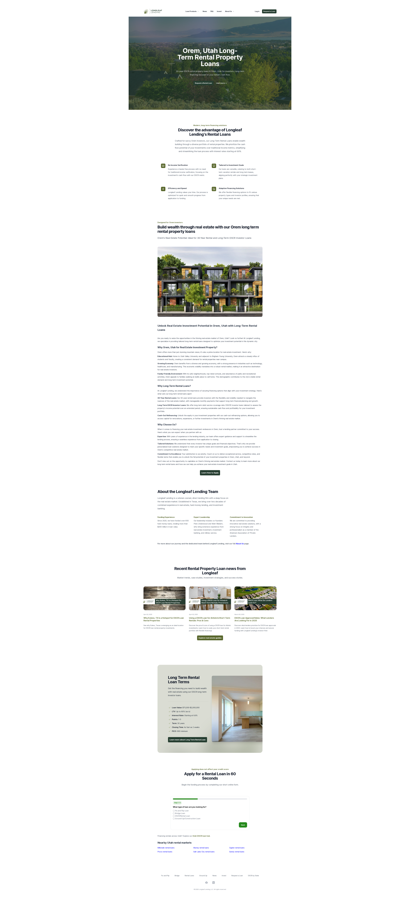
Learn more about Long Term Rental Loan (188, 740)
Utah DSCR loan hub (201, 836)
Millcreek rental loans (166, 848)
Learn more (221, 83)
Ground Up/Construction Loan (187, 818)
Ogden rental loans (236, 848)
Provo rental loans (165, 852)
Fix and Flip (165, 876)
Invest (219, 11)
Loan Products (191, 11)
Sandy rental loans (236, 852)
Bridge (177, 876)
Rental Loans (189, 876)
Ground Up (203, 876)
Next (243, 825)
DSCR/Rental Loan (182, 816)
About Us (228, 11)
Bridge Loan (180, 813)
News (205, 11)
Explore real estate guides (210, 638)
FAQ (211, 11)
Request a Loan (269, 11)
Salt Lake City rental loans (203, 852)
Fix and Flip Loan (182, 810)
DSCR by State (253, 876)
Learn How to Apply (210, 473)
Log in (257, 11)
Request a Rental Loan (203, 83)
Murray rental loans (201, 848)
